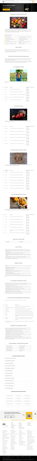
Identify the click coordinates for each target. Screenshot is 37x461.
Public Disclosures (29, 424)
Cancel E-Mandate (20, 423)
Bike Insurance (12, 424)
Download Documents (29, 425)
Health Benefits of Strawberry (10, 398)
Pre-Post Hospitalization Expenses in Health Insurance (31, 437)
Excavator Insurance (21, 440)
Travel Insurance (12, 427)
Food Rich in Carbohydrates (9, 395)
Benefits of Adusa (18, 398)
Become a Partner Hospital (21, 427)
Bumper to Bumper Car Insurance (5, 448)
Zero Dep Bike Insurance (13, 441)
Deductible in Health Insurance (30, 431)
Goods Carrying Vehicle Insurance (22, 442)
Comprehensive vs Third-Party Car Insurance (5, 438)
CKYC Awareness (20, 425)
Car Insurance (12, 423)
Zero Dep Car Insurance (4, 442)
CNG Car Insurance (4, 432)
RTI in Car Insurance (4, 449)
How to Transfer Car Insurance (5, 441)
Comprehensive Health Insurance (30, 449)
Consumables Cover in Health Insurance (30, 441)
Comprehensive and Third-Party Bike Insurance (14, 434)
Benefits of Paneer (18, 395)
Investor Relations (7, 0)
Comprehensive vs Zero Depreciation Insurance (22, 434)
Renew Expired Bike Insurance (13, 442)
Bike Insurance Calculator (13, 435)
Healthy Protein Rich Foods (27, 398)
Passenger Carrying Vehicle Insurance (22, 441)
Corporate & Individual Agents (21, 428)
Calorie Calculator (21, 241)
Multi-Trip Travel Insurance (9, 350)
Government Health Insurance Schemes (30, 442)
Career (7, 425)
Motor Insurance (20, 431)
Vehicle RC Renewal (20, 435)
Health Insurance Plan (21, 347)
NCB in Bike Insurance (13, 448)
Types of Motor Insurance (21, 432)
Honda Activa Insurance (13, 440)
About (3, 425)
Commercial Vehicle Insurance (9, 347)
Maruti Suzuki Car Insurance (4, 431)
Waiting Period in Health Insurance (30, 448)
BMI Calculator (7, 241)
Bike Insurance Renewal (13, 432)
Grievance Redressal (4, 0)
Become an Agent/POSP (12, 0)
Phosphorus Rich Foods (27, 395)
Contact (5, 425)
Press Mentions (20, 426)
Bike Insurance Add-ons (13, 449)
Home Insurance (21, 350)
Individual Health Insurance (29, 432)
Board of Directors (29, 423)
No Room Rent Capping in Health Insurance (31, 440)
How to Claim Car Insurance (4, 440)
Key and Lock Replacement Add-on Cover (6, 437)
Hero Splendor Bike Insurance (13, 431)
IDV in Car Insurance (4, 450)
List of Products (20, 424)
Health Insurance (12, 426)
